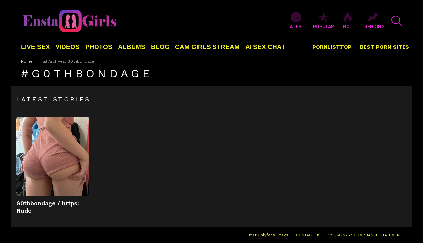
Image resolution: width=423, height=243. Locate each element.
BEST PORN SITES (384, 47)
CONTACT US (308, 235)
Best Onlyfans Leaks (267, 235)
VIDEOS (68, 46)
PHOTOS (98, 46)
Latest (296, 26)
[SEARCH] (396, 21)
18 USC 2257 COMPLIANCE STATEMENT (365, 235)
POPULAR (323, 26)
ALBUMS (131, 46)
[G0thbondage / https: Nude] (52, 156)
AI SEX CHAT (265, 46)
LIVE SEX (35, 46)
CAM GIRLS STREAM (207, 46)
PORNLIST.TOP (332, 47)
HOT (348, 26)
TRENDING (373, 26)
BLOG (160, 46)
